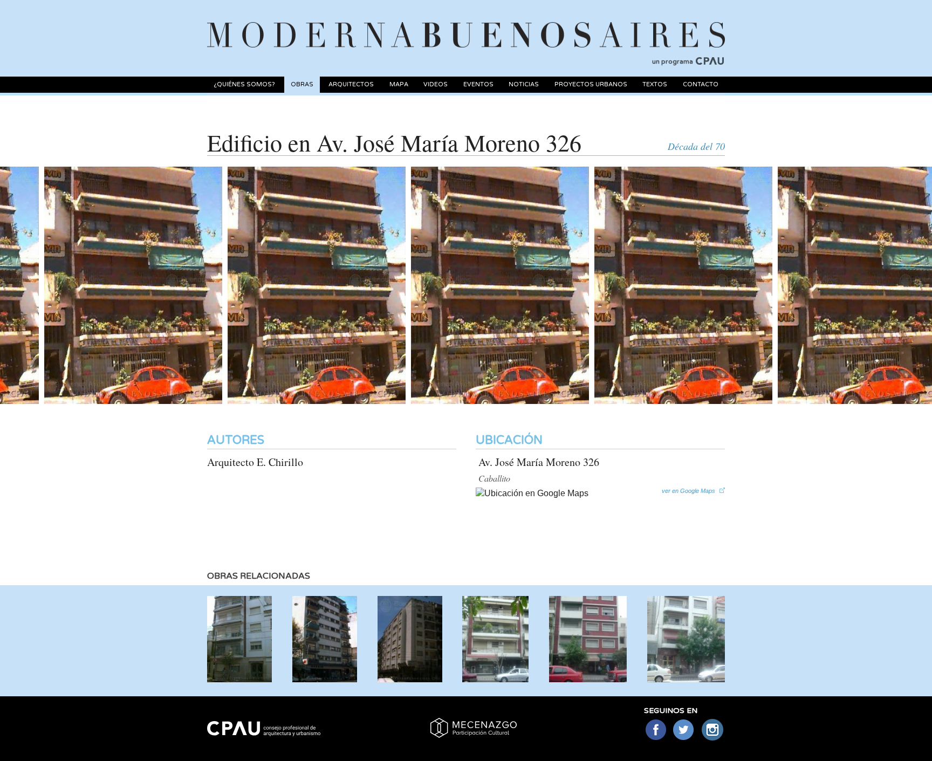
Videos (435, 84)
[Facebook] (655, 730)
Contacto (700, 84)
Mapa (398, 84)
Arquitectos (351, 84)
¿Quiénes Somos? (244, 84)
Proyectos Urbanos (590, 84)
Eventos (478, 84)
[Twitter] (684, 730)
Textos (654, 84)
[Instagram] (712, 730)
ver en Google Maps (688, 490)
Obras (302, 84)
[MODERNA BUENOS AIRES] (466, 22)
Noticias (524, 84)
